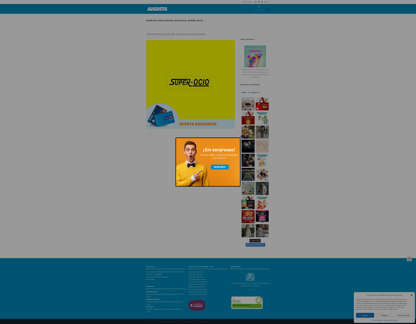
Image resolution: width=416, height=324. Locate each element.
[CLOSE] (241, 136)
